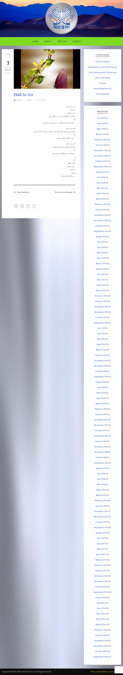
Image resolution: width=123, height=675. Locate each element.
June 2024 (101, 183)
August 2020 (101, 382)
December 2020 (101, 360)
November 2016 (101, 581)
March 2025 (101, 134)
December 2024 (101, 150)
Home (35, 41)
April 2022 (101, 285)
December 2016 (101, 576)
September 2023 (101, 231)
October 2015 (101, 651)
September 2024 (101, 167)
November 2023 (101, 220)
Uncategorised (102, 94)
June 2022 (101, 274)
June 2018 (101, 479)
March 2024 (101, 199)
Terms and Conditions (99, 672)
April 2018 (101, 490)
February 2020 (101, 409)
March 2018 (101, 495)
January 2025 (101, 145)
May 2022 (101, 280)
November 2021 (101, 312)
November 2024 (101, 156)
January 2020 (101, 414)
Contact (77, 41)
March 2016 (100, 624)
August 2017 (101, 533)
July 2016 (101, 603)
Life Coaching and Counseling (102, 72)
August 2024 (101, 172)
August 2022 (101, 269)
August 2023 (101, 237)
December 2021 (101, 307)
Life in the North (102, 78)
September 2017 (101, 527)
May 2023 (101, 253)
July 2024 (101, 177)
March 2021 (101, 350)
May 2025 (101, 129)
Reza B (20, 100)
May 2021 (101, 339)
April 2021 (101, 344)
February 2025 (101, 140)
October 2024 (101, 161)
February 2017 (100, 565)
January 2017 (101, 571)
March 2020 (101, 404)
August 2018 (101, 468)
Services (62, 41)
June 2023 (101, 247)
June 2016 (100, 608)
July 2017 (101, 538)
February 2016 (100, 630)
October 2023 (101, 226)
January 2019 (101, 441)
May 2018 (101, 484)
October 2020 (101, 371)
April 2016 (100, 619)
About (48, 41)
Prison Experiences (102, 89)
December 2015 (101, 641)
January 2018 (101, 506)
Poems (43, 100)
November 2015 (101, 646)
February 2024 (101, 204)
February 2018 (101, 501)
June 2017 (101, 544)
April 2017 (100, 554)
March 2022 (101, 290)
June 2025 (101, 123)
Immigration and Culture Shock (102, 67)
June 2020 (101, 387)
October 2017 (101, 522)
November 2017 (101, 517)
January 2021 (101, 355)
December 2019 (101, 420)
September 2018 (101, 463)
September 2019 (101, 436)
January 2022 (101, 301)
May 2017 (101, 549)
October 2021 (101, 317)
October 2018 (101, 457)
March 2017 (100, 560)
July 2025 (101, 118)
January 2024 (101, 210)
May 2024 (101, 188)
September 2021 (101, 323)
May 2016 (100, 614)
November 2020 (101, 366)
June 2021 (101, 334)
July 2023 (101, 242)
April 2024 (101, 193)
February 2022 (101, 296)
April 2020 (101, 398)
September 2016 (100, 592)
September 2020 (101, 377)
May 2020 (101, 393)
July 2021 (101, 328)
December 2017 (101, 511)
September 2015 (101, 657)
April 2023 (101, 258)
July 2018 (101, 474)
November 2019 (101, 425)
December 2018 (101, 447)
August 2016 (100, 597)
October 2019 (101, 430)
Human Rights (102, 62)
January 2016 (101, 635)
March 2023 (101, 264)
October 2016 (101, 587)
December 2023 (101, 215)
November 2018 (101, 452)
